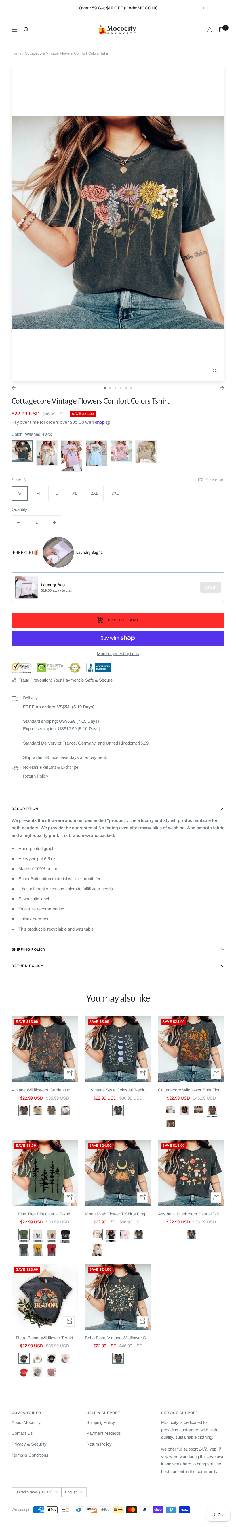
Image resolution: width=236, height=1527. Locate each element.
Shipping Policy (29, 949)
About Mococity (26, 1422)
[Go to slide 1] (105, 388)
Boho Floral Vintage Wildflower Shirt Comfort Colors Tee (118, 1337)
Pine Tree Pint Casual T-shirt (44, 1213)
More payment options (118, 653)
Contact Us (22, 1433)
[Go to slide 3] (115, 388)
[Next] (222, 388)
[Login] (209, 29)
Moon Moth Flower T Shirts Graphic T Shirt (118, 1213)
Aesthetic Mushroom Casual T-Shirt (191, 1213)
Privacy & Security (29, 1444)
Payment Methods (103, 1433)
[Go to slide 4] (120, 388)
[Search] (26, 29)
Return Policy (35, 776)
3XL (115, 493)
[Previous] (14, 388)
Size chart (214, 479)
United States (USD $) (33, 1492)
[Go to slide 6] (131, 388)
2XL (94, 493)
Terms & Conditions (30, 1455)
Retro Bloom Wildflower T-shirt (44, 1337)
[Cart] (221, 29)
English (71, 1492)
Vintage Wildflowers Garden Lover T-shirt (45, 1089)
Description (25, 809)
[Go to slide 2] (110, 388)
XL (74, 493)
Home (16, 53)
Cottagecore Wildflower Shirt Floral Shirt (191, 1089)
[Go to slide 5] (126, 388)
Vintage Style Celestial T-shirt (118, 1089)
